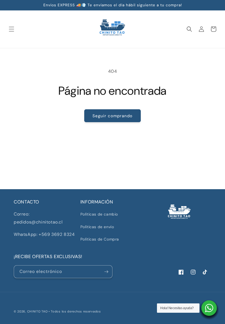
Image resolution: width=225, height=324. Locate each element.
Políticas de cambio (99, 214)
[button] (11, 29)
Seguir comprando (112, 116)
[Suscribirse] (106, 271)
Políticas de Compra (99, 239)
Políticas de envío (97, 226)
